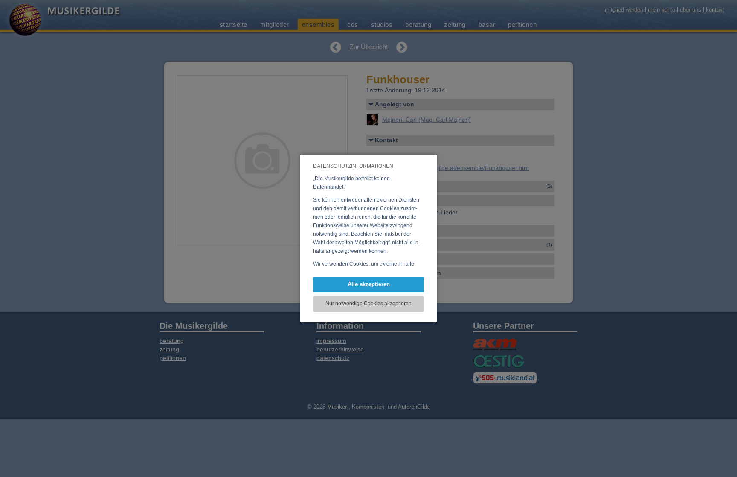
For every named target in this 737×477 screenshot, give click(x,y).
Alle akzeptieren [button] (369, 284)
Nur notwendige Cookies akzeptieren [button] (368, 304)
